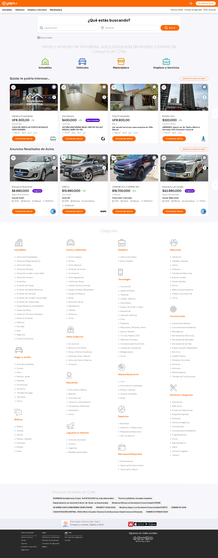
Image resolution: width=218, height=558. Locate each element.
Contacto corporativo (29, 547)
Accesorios (74, 273)
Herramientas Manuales (183, 339)
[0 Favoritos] (13, 87)
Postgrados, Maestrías (79, 406)
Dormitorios (22, 384)
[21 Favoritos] (63, 87)
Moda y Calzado (24, 439)
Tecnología (124, 279)
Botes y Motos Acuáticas (80, 352)
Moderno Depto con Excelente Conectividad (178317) (143, 507)
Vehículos (19, 10)
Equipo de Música (77, 293)
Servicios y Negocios (181, 394)
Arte (122, 381)
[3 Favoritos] (13, 158)
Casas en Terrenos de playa (29, 314)
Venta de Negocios (181, 422)
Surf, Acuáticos (127, 435)
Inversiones (177, 402)
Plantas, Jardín (23, 376)
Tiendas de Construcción (183, 376)
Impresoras (125, 311)
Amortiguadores (76, 277)
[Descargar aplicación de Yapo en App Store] (139, 524)
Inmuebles (7, 10)
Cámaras (124, 294)
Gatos (175, 265)
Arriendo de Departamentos (30, 289)
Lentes (20, 434)
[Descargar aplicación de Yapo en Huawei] (131, 524)
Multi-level (177, 406)
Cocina (20, 368)
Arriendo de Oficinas (26, 293)
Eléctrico (176, 352)
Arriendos (21, 281)
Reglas (44, 547)
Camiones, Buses (76, 281)
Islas (19, 330)
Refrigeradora (126, 352)
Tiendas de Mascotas (182, 273)
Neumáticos (74, 306)
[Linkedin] (147, 538)
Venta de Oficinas (25, 269)
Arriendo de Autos (77, 269)
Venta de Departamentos (28, 261)
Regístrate (25, 550)
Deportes (123, 416)
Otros (19, 401)
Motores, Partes (76, 302)
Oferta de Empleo (128, 257)
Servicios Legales (180, 451)
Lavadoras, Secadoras (130, 348)
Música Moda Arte (128, 374)
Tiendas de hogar (25, 392)
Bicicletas (124, 423)
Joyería (20, 430)
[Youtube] (151, 538)
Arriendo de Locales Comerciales (32, 298)
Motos (72, 261)
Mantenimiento (179, 372)
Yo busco (73, 364)
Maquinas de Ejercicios (130, 431)
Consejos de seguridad (193, 10)
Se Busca (73, 314)
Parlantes (124, 323)
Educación (72, 382)
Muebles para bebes (78, 452)
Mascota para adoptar (182, 289)
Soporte (24, 543)
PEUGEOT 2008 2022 (105, 507)
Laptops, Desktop (128, 315)
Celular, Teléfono (128, 298)
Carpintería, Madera (181, 323)
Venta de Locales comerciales (30, 273)
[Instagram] (139, 538)
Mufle (71, 298)
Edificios (20, 322)
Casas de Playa (24, 310)
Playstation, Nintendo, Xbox (133, 327)
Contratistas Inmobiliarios (184, 327)
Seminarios (73, 410)
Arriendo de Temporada (28, 302)
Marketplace (56, 10)
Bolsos (20, 426)
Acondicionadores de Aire (132, 344)
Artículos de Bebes (25, 364)
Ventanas (21, 397)
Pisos (19, 372)
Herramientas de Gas (182, 344)
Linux (122, 319)
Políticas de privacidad (50, 540)
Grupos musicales (128, 393)
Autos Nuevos (75, 265)
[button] (54, 97)
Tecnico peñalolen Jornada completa (135, 498)
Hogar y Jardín (23, 357)
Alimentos (176, 257)
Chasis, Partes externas (79, 285)
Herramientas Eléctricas (183, 335)
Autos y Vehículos (76, 249)
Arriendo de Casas (25, 285)
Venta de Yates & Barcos (80, 360)
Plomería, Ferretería (181, 360)
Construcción (177, 316)
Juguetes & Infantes (77, 432)
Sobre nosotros (27, 537)
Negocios (21, 334)
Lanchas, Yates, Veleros (79, 356)
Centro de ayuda (209, 10)
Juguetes (73, 448)
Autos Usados (75, 257)
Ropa (19, 451)
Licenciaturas (75, 398)
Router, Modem (127, 331)
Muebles (20, 380)
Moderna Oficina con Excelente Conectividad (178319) (136, 503)
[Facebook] (135, 538)
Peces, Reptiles (179, 281)
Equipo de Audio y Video (131, 307)
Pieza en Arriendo (25, 318)
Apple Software (127, 290)
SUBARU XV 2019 (178, 507)
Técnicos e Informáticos (80, 402)
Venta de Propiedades (27, 257)
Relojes (20, 447)
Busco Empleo (126, 261)
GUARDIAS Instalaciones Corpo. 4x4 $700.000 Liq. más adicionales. (83, 498)
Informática (125, 303)
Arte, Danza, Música (78, 389)
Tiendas (67, 540)
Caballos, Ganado (180, 261)
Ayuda (23, 540)
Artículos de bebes (77, 439)
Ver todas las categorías (73, 537)
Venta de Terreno (25, 277)
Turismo (175, 455)
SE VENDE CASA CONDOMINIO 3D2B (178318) (72, 507)
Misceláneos (177, 331)
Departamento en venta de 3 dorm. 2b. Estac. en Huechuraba (80, 503)
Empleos (123, 249)
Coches (72, 444)
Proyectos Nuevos (25, 338)
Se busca (21, 388)
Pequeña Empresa (180, 414)
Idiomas (72, 393)
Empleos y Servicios (37, 10)
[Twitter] (143, 538)
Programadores (179, 434)
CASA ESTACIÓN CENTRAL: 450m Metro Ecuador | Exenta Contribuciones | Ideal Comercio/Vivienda (97, 512)
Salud (174, 447)
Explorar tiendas (177, 10)
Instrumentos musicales (131, 385)
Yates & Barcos (74, 336)
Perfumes (21, 443)
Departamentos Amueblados (30, 306)
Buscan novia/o (179, 277)
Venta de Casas (24, 265)
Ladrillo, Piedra (178, 356)
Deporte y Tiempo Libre (131, 427)
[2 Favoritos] (164, 87)
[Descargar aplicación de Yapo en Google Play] (151, 524)
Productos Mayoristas (182, 410)
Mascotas (175, 249)
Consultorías (178, 426)
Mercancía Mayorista (130, 454)
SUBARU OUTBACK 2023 (157, 512)
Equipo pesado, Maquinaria (81, 289)
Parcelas (20, 326)
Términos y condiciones (51, 537)
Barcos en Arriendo (77, 348)
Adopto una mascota (182, 293)
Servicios (176, 364)
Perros (175, 285)
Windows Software (129, 339)
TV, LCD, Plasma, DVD (130, 335)
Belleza (18, 419)
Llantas (72, 310)
